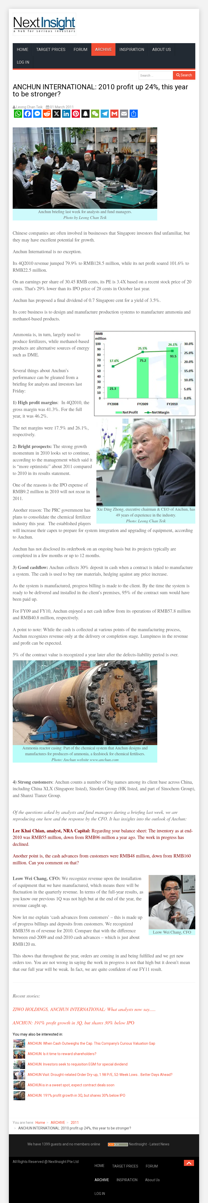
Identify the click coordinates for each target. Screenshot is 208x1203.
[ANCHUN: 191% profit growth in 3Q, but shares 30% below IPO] (19, 1095)
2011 (75, 1123)
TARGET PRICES (50, 49)
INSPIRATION (131, 49)
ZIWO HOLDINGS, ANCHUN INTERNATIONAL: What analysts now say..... (84, 1009)
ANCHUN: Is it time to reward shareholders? (62, 1054)
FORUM (80, 49)
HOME (22, 49)
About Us (161, 49)
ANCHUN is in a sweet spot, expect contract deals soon (71, 1085)
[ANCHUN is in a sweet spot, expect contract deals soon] (19, 1085)
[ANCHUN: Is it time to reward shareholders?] (19, 1054)
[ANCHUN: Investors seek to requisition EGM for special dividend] (19, 1064)
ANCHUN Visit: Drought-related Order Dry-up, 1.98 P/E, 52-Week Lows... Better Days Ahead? (100, 1075)
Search (186, 75)
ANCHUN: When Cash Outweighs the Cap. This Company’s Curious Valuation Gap (91, 1043)
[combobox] (156, 75)
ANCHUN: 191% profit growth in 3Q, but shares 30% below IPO (76, 1095)
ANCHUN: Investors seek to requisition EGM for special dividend (78, 1064)
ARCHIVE (103, 49)
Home (40, 1123)
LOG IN (23, 62)
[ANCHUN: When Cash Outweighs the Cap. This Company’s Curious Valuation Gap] (19, 1043)
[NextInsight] (44, 24)
